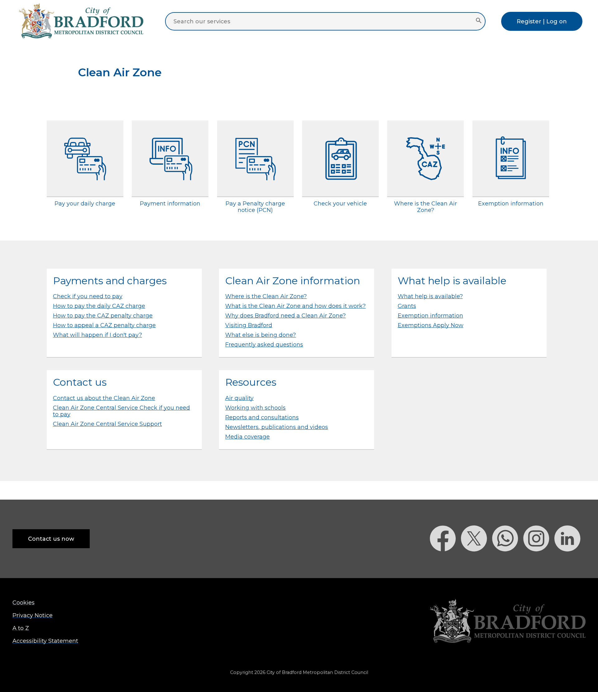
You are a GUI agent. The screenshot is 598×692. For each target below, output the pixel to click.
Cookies (23, 602)
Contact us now (51, 538)
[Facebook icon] (445, 562)
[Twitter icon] (476, 562)
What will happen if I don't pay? (97, 335)
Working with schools (255, 407)
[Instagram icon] (538, 562)
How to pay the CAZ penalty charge (103, 315)
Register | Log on (542, 21)
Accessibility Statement (45, 641)
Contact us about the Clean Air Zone (104, 398)
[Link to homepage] (508, 621)
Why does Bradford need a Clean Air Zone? (285, 315)
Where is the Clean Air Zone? (266, 296)
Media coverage (247, 436)
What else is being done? (260, 335)
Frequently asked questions (264, 344)
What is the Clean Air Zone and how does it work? (295, 306)
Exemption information (430, 315)
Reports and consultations (262, 417)
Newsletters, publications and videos (276, 427)
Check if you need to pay (87, 296)
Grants (407, 306)
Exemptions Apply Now (430, 325)
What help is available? (430, 296)
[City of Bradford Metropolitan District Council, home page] (81, 36)
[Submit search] (479, 21)
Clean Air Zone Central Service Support (107, 424)
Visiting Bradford (248, 325)
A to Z (20, 628)
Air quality (239, 398)
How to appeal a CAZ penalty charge (104, 325)
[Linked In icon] (570, 562)
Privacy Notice (32, 615)
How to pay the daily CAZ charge (99, 306)
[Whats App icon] (507, 562)
